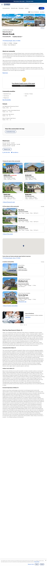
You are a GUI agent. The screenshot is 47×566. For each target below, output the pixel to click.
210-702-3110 (7, 152)
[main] (23, 288)
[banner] (23, 1)
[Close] (45, 560)
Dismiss (42, 564)
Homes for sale (14, 8)
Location (27, 8)
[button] (41, 8)
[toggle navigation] (2, 4)
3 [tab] (24, 325)
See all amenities (7, 100)
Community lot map (10, 131)
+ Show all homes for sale (9, 202)
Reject (37, 564)
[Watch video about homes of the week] (23, 79)
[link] (13, 20)
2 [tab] (23, 325)
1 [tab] (21, 325)
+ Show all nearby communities (10, 305)
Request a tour (7, 149)
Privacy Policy (36, 561)
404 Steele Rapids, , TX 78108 (12, 40)
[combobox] (36, 4)
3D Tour (42, 27)
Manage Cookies (31, 564)
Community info (6, 8)
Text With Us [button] (15, 152)
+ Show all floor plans (8, 234)
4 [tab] (26, 325)
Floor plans (21, 8)
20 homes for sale (22, 301)
